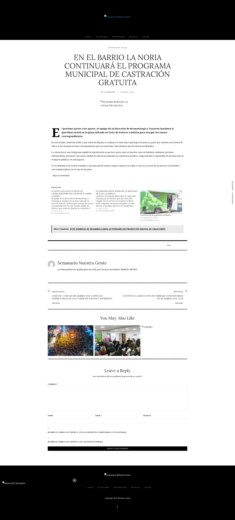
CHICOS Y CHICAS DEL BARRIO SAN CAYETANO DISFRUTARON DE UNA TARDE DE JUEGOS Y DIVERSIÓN (82, 297)
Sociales (133, 37)
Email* (98, 416)
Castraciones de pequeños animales (155, 215)
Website (147, 416)
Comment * (53, 384)
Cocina (145, 37)
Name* (51, 416)
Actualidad (101, 37)
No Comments (108, 92)
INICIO (88, 37)
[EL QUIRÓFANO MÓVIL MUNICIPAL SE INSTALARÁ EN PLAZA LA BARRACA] (118, 201)
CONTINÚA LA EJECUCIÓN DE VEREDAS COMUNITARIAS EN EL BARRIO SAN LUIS (152, 297)
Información (118, 37)
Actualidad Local (117, 47)
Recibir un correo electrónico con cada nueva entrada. (75, 442)
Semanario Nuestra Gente (82, 263)
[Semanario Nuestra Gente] (117, 16)
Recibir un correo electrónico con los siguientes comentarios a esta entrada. (87, 432)
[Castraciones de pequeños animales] (161, 202)
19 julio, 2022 (127, 92)
